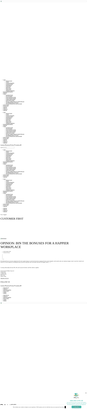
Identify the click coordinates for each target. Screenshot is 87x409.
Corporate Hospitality (10, 83)
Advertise (5, 107)
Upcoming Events (9, 95)
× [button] (86, 393)
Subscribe (5, 110)
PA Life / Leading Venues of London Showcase (15, 101)
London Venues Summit (10, 99)
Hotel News (8, 87)
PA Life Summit (9, 96)
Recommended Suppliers (8, 91)
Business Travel (9, 80)
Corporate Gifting (9, 84)
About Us (5, 108)
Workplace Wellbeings (10, 90)
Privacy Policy (6, 291)
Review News (8, 88)
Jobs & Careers (6, 104)
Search (2, 147)
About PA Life (6, 287)
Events (4, 94)
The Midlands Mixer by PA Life (12, 102)
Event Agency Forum (10, 100)
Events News (8, 86)
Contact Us (5, 109)
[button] (43, 146)
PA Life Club (5, 105)
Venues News (8, 89)
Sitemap (4, 293)
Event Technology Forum (11, 97)
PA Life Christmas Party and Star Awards (14, 103)
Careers (7, 82)
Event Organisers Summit (11, 98)
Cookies (4, 292)
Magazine (5, 92)
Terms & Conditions (7, 289)
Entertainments (9, 85)
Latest (4, 79)
